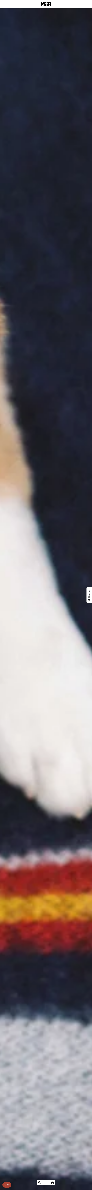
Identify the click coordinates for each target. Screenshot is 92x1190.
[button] (52, 1182)
